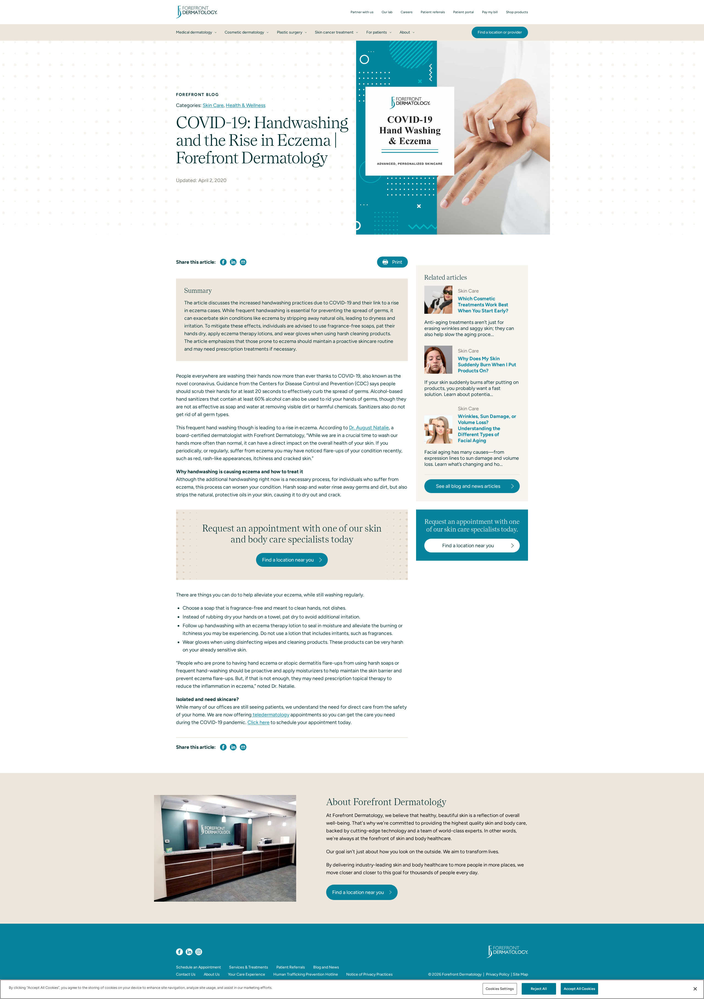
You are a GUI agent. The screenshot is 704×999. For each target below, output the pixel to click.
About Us (212, 974)
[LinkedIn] (189, 951)
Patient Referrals (290, 967)
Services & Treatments (248, 967)
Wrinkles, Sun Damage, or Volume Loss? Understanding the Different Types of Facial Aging (487, 428)
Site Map (520, 974)
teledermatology (270, 715)
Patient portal (463, 12)
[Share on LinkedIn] (233, 262)
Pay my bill (490, 12)
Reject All (538, 989)
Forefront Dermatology (462, 974)
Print (397, 262)
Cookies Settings (500, 989)
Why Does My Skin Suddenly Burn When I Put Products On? (487, 365)
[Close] (695, 989)
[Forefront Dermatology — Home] (196, 12)
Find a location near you (358, 892)
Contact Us (186, 974)
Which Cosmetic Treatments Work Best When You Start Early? (483, 305)
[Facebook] (179, 951)
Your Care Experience (246, 974)
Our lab (387, 12)
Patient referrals (433, 12)
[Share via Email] (243, 262)
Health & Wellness (245, 105)
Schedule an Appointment (198, 967)
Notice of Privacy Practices (369, 974)
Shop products (517, 12)
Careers (407, 12)
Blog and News (326, 967)
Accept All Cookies (579, 989)
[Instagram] (198, 951)
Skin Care (213, 105)
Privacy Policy (497, 974)
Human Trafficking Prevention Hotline (305, 974)
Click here (259, 722)
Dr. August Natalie (369, 428)
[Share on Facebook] (223, 262)
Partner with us (362, 12)
